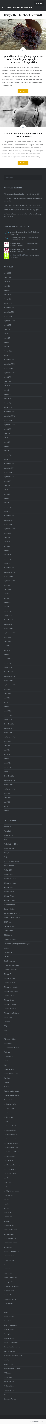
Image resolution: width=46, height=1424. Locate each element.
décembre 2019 (9, 620)
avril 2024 (7, 394)
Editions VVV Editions (11, 1013)
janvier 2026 (8, 303)
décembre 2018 (9, 672)
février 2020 (8, 611)
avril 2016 (7, 811)
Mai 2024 (7, 390)
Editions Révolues (10, 1009)
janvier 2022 (8, 511)
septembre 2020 (9, 581)
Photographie (8, 1282)
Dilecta (6, 957)
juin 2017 (7, 750)
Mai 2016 (7, 806)
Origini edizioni (9, 1260)
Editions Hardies (9, 983)
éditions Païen (9, 896)
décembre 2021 (9, 516)
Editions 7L (7, 974)
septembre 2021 (9, 529)
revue (6, 1308)
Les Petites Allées (10, 1169)
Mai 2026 (7, 286)
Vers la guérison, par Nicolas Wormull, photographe (21, 209)
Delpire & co (8, 952)
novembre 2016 (9, 780)
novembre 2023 (9, 416)
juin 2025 (7, 334)
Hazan (6, 1061)
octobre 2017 (8, 733)
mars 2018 (7, 711)
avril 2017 (7, 759)
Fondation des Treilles (11, 1048)
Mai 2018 (7, 702)
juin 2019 (7, 646)
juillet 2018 (7, 693)
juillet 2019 (7, 641)
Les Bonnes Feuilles (10, 1139)
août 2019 (7, 637)
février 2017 (8, 767)
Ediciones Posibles (10, 970)
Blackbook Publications (12, 913)
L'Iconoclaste (8, 1100)
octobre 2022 (8, 472)
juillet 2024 (7, 381)
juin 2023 (7, 438)
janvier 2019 (8, 667)
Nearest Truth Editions (12, 1251)
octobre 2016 (8, 785)
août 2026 (7, 273)
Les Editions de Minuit (11, 1152)
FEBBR (6, 1035)
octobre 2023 (8, 420)
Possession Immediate (11, 1286)
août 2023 (7, 429)
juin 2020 (7, 594)
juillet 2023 (7, 433)
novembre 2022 (9, 468)
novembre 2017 (9, 728)
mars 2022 (7, 503)
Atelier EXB (8, 870)
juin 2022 (7, 490)
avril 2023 (7, 446)
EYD (5, 1026)
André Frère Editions (11, 844)
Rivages (6, 1312)
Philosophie (8, 1273)
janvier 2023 (8, 459)
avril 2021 (7, 550)
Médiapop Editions (10, 1238)
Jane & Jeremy (9, 1069)
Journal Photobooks (11, 1074)
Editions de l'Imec (10, 978)
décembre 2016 (9, 776)
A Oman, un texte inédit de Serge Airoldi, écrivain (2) (21, 194)
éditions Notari (9, 892)
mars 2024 (7, 399)
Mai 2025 (7, 338)
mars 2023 (7, 451)
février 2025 (8, 351)
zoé (5, 1395)
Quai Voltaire (8, 1303)
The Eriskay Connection (12, 1347)
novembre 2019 (9, 624)
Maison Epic (8, 1217)
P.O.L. (6, 1264)
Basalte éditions (9, 905)
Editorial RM (8, 1017)
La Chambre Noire (10, 1104)
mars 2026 (7, 295)
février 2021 (8, 559)
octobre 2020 (8, 576)
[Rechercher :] (23, 178)
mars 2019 (7, 659)
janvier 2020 (8, 615)
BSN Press (7, 922)
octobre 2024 (8, 368)
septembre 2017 (9, 737)
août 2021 (7, 533)
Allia (5, 840)
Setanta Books (9, 1316)
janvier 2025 (8, 355)
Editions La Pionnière (11, 987)
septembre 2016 (9, 789)
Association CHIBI (10, 866)
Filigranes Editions (10, 1039)
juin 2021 (7, 542)
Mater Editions (9, 1234)
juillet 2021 (7, 537)
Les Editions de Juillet (11, 1147)
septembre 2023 (9, 425)
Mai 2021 (7, 546)
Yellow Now (8, 1377)
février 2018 (8, 715)
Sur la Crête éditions (11, 1342)
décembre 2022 (9, 464)
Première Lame (9, 1290)
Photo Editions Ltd (10, 1277)
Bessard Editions (9, 909)
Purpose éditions (10, 1299)
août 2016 (7, 793)
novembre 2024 (9, 364)
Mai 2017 (7, 754)
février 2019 (8, 663)
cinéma (6, 948)
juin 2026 (7, 282)
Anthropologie (9, 848)
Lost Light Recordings (11, 1191)
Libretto (7, 1178)
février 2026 (8, 299)
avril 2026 (7, 290)
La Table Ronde (9, 1108)
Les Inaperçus (8, 1160)
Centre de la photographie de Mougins (17, 944)
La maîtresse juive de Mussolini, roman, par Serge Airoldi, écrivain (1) (23, 199)
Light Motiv (8, 1182)
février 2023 (8, 455)
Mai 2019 (7, 650)
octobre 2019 (8, 628)
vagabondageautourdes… (18, 232)
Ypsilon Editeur (9, 1386)
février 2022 (8, 507)
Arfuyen (7, 853)
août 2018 (7, 689)
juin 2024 (7, 386)
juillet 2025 (7, 329)
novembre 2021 (9, 520)
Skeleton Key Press (10, 1325)
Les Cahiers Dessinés (11, 1143)
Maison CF (7, 1212)
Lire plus (23, 91)
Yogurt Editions (9, 1382)
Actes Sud (7, 827)
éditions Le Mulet (10, 883)
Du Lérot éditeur (9, 961)
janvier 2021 (8, 563)
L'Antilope (7, 1078)
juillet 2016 (7, 798)
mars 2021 (7, 555)
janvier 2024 (8, 407)
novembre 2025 (9, 312)
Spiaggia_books (9, 1329)
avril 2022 (7, 498)
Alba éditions (8, 835)
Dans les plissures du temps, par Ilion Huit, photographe (23, 205)
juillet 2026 (7, 277)
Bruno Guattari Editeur (12, 918)
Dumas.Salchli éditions (11, 965)
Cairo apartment (9, 926)
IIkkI (5, 1065)
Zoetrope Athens (10, 1399)
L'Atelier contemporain (11, 1091)
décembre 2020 (9, 568)
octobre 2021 (8, 524)
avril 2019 (7, 654)
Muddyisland (8, 1247)
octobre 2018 (8, 680)
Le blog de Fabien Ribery (17, 7)
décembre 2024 (9, 360)
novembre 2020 (9, 572)
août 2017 (7, 741)
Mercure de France (10, 1243)
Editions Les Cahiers (11, 991)
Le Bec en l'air (8, 1117)
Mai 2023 (7, 442)
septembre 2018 (9, 685)
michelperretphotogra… (18, 243)
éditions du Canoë (10, 879)
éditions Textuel (9, 900)
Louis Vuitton (8, 1195)
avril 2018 (7, 706)
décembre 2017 (9, 724)
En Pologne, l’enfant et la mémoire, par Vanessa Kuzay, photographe (22, 215)
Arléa (5, 857)
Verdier (6, 1360)
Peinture (7, 1269)
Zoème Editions (9, 1390)
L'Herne (6, 1082)
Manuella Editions (10, 1225)
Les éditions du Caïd (10, 1134)
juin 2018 (7, 698)
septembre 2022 (9, 477)
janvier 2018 (8, 719)
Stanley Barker (9, 1334)
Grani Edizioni (8, 1056)
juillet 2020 (7, 589)
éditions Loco (8, 887)
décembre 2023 (9, 412)
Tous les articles (9, 1351)
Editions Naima (9, 1000)
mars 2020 (7, 607)
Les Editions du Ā (10, 1156)
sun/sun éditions (9, 1338)
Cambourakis (8, 931)
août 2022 (7, 481)
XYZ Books (7, 1373)
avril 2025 (7, 342)
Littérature (7, 1186)
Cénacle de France (10, 939)
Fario (5, 1030)
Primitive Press (9, 1295)
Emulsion (7, 1022)
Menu (39, 3)
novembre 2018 (9, 676)
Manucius (7, 1221)
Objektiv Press (9, 1256)
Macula (6, 1199)
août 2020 (7, 585)
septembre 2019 (9, 633)
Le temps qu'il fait (10, 1130)
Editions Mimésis (9, 996)
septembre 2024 (9, 373)
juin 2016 (7, 802)
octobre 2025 (8, 316)
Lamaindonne (8, 1113)
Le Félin (6, 1121)
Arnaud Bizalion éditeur (12, 861)
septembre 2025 (9, 321)
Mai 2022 (7, 494)
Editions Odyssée (10, 1004)
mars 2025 (7, 347)
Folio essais (8, 1043)
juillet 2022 (7, 485)
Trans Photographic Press (13, 1355)
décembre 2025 (9, 308)
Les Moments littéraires (12, 1165)
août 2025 (7, 325)
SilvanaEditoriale (9, 1321)
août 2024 (7, 377)
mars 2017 (7, 763)
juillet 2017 (7, 746)
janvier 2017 (8, 772)
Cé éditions (8, 935)
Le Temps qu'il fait (10, 1126)
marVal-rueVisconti (10, 1230)
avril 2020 (7, 602)
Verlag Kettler (9, 1364)
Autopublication (9, 874)
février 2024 (8, 403)
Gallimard (7, 1052)
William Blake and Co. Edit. (12, 1368)
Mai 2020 (7, 598)
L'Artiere (7, 1087)
